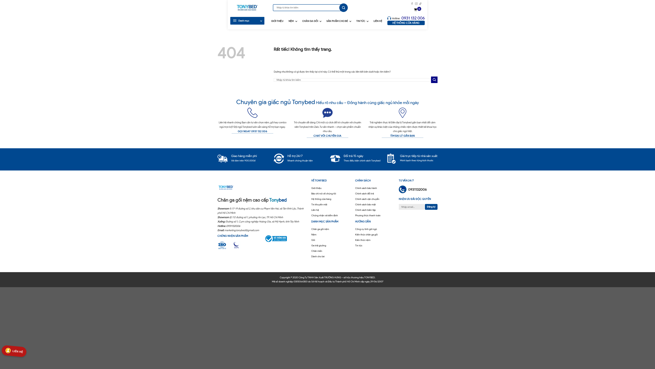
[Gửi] (343, 7)
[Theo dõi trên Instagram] (416, 3)
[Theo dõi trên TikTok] (420, 3)
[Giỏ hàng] (416, 10)
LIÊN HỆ (17, 351)
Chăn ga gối (310, 21)
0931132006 (233, 226)
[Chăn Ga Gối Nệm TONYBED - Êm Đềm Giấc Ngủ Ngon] (247, 8)
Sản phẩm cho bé (337, 21)
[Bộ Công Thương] (278, 238)
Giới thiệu (277, 21)
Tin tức (360, 21)
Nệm (291, 21)
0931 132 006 (413, 18)
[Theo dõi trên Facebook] (412, 3)
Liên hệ (378, 21)
